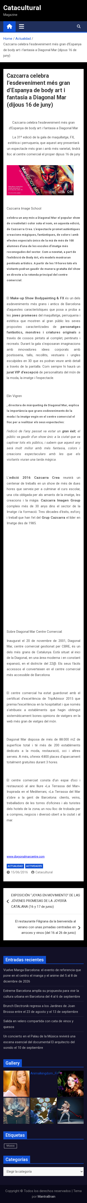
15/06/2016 (19, 872)
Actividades (34, 866)
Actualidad (15, 866)
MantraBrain (46, 1197)
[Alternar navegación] (21, 26)
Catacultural (22, 8)
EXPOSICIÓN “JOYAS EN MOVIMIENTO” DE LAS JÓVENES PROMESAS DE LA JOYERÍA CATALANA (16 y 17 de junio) (45, 901)
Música (10, 1145)
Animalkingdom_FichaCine (49, 1073)
